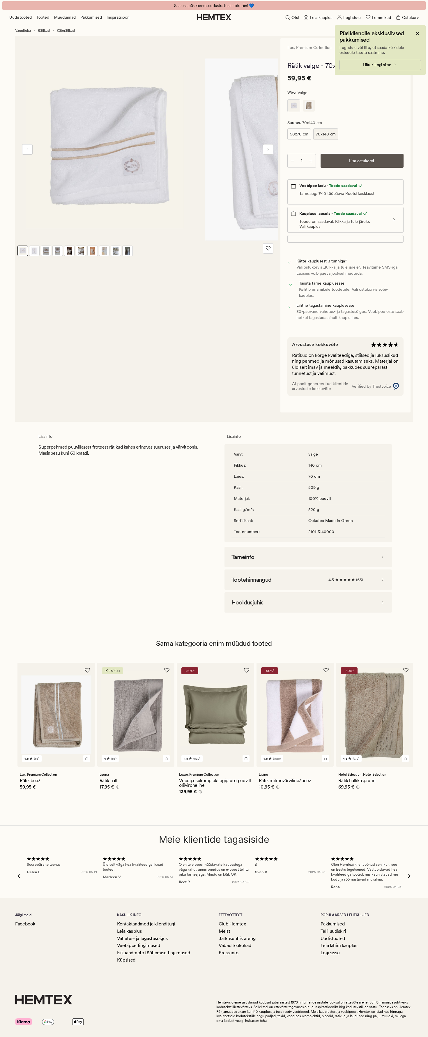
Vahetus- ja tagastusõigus (142, 938)
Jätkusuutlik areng (237, 938)
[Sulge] (417, 33)
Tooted (42, 17)
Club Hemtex (232, 924)
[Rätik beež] (309, 106)
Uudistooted (20, 17)
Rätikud (44, 31)
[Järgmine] (268, 149)
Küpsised (126, 960)
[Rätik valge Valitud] (294, 106)
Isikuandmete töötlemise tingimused (153, 952)
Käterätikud (66, 31)
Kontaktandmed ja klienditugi (146, 924)
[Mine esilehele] (214, 17)
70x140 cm (326, 134)
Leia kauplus (129, 931)
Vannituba (23, 31)
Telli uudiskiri (333, 931)
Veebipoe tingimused (138, 945)
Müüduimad (65, 17)
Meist (224, 931)
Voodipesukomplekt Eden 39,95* (214, 5)
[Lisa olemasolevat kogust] (311, 160)
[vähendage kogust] (292, 160)
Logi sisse (330, 952)
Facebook (25, 924)
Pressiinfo (228, 952)
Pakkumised (91, 17)
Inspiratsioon (118, 17)
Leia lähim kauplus (339, 945)
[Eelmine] (27, 149)
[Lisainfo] (116, 788)
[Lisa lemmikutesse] (268, 248)
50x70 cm (299, 134)
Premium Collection (313, 47)
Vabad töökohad (235, 945)
